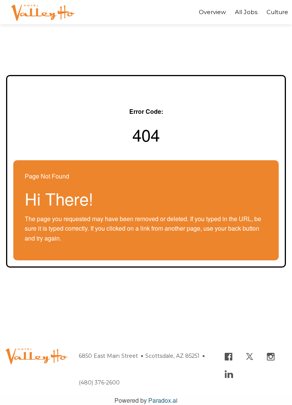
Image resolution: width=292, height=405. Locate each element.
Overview (212, 12)
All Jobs (246, 12)
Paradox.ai (163, 400)
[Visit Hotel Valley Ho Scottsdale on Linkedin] (234, 368)
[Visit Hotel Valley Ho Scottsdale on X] (256, 350)
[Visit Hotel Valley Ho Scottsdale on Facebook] (234, 350)
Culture (277, 12)
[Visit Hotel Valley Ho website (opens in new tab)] (36, 352)
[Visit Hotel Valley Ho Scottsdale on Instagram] (276, 350)
